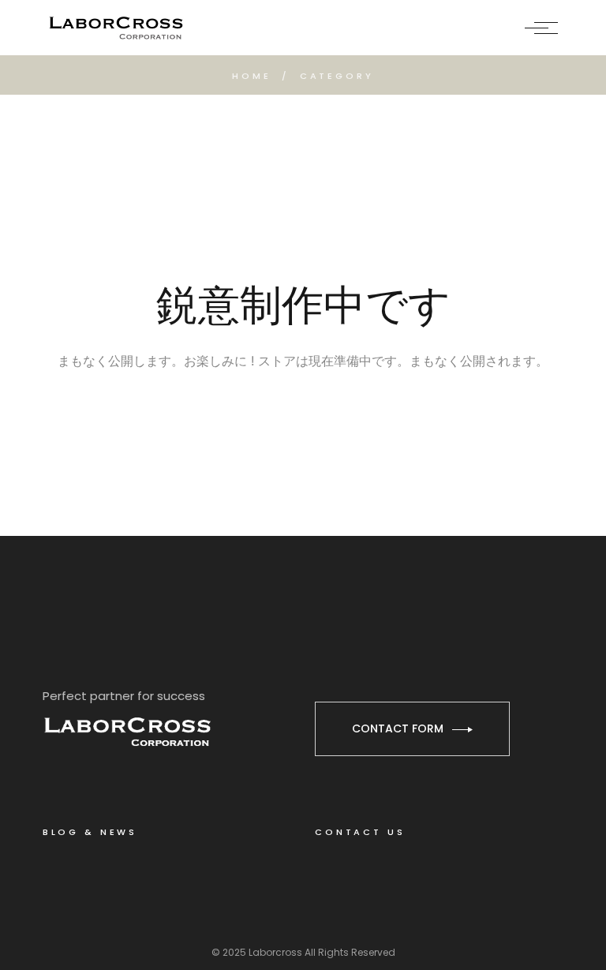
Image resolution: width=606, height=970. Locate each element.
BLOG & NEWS (90, 832)
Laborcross (275, 952)
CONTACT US (360, 832)
